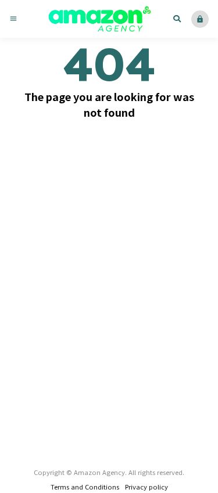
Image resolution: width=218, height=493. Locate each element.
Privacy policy (146, 486)
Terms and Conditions (85, 486)
